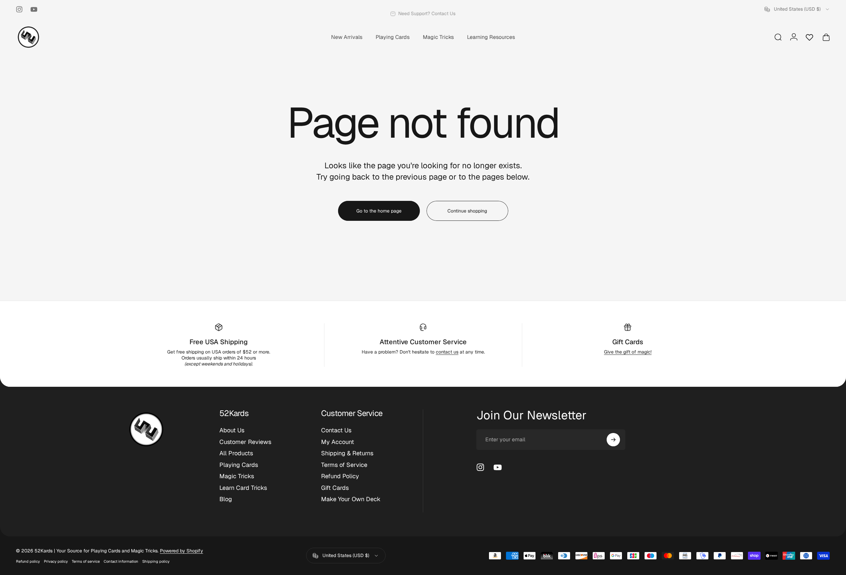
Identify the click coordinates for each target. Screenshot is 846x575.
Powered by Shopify (181, 551)
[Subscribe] (613, 439)
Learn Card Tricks (243, 488)
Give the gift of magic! (628, 352)
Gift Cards (627, 342)
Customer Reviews (245, 442)
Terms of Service (344, 465)
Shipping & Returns (347, 453)
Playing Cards (238, 465)
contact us (447, 352)
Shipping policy (156, 561)
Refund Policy (340, 476)
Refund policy (28, 561)
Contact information (121, 561)
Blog (225, 499)
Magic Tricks (236, 476)
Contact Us (336, 430)
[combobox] (797, 9)
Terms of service (86, 561)
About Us (231, 430)
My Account (337, 442)
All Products (236, 453)
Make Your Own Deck (351, 499)
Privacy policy (56, 561)
